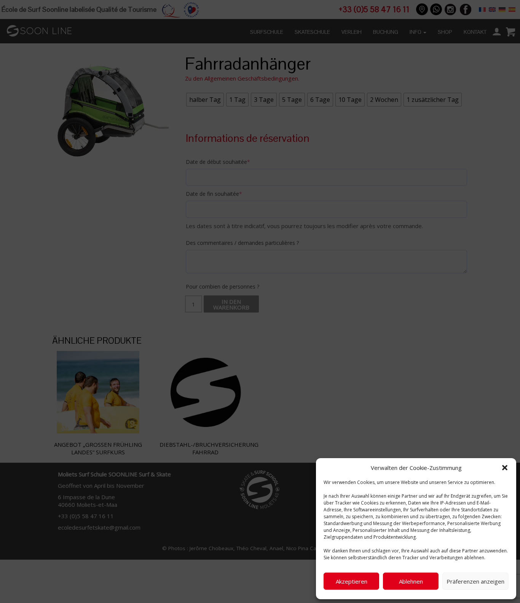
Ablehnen (411, 581)
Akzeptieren (351, 581)
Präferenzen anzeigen (475, 581)
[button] (505, 467)
